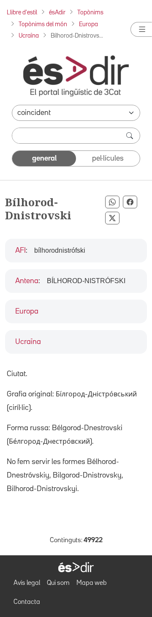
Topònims (90, 12)
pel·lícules (108, 158)
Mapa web (91, 583)
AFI (20, 250)
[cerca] (130, 135)
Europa (88, 24)
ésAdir (57, 12)
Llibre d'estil (22, 12)
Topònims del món (43, 24)
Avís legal (27, 583)
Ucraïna (29, 35)
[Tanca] (141, 29)
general (44, 158)
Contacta (27, 602)
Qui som (58, 583)
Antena (26, 281)
